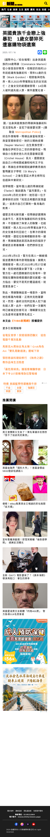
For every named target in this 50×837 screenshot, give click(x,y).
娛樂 (15, 9)
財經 (44, 9)
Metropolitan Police (27, 132)
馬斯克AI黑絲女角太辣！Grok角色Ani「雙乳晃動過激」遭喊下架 (23, 348)
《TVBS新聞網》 (21, 320)
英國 (8, 391)
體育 (32, 9)
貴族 (19, 391)
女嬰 (19, 388)
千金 (8, 388)
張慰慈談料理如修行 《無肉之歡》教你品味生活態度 (24, 360)
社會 (9, 9)
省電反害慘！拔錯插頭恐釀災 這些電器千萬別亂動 (24, 337)
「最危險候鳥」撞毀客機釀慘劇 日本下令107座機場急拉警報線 (24, 371)
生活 (21, 9)
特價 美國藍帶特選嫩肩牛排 (20, 383)
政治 (38, 9)
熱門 (4, 9)
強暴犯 (31, 388)
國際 (27, 9)
